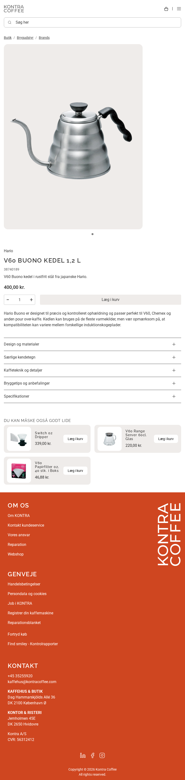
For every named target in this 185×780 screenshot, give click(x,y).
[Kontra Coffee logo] (14, 8)
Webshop (16, 554)
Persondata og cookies (27, 593)
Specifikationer (16, 396)
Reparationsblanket (24, 622)
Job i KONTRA (20, 603)
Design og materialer (21, 344)
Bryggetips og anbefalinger (27, 383)
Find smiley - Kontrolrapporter (33, 644)
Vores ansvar (19, 535)
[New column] (169, 534)
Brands (44, 38)
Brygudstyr (25, 38)
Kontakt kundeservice (26, 525)
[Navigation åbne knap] (179, 9)
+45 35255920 (20, 676)
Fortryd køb (17, 634)
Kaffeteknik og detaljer (23, 370)
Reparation (17, 544)
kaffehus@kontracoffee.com (32, 681)
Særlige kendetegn (19, 357)
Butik (8, 38)
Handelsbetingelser (24, 584)
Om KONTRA (19, 515)
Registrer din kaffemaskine (30, 613)
